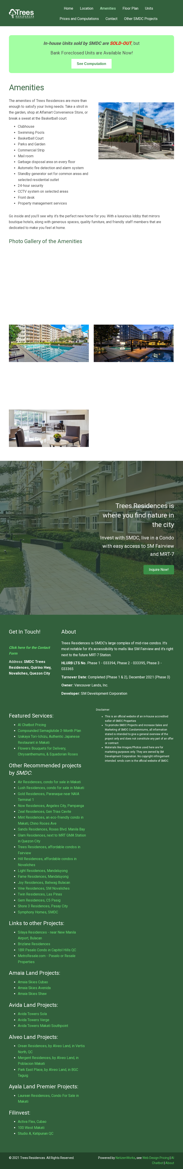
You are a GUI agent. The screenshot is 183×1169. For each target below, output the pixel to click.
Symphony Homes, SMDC (38, 912)
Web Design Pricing (155, 1158)
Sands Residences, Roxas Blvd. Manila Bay (51, 829)
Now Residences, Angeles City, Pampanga (51, 806)
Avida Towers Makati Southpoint (43, 1026)
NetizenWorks (125, 1158)
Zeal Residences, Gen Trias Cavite (44, 811)
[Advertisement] (91, 284)
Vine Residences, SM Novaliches (44, 888)
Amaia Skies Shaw (32, 994)
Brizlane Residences (34, 944)
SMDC (23, 773)
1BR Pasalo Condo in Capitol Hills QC (47, 950)
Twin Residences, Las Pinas (40, 894)
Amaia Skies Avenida (34, 988)
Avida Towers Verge (33, 1020)
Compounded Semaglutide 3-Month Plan (49, 731)
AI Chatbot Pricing (32, 725)
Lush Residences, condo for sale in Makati (51, 788)
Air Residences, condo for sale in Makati (49, 782)
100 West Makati (31, 1128)
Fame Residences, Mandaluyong (43, 876)
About (169, 1163)
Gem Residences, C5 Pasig (39, 900)
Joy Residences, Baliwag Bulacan (44, 882)
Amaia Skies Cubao (33, 982)
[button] (158, 569)
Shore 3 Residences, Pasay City (43, 906)
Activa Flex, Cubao (32, 1121)
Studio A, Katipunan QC (35, 1133)
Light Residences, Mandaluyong (43, 871)
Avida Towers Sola (32, 1014)
